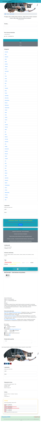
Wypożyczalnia (7, 192)
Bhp (5, 122)
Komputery (6, 180)
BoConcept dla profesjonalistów (10, 319)
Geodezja (6, 197)
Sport (5, 168)
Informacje (6, 139)
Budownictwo (7, 148)
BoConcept (12, 13)
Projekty (6, 146)
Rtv (5, 73)
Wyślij (35, 341)
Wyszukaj (6, 27)
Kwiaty (6, 129)
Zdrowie (6, 117)
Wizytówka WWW (6, 417)
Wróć (14, 269)
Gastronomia (7, 71)
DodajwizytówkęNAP (23, 268)
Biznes (6, 90)
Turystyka (6, 124)
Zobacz (20, 224)
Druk (5, 85)
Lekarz (6, 175)
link (9, 334)
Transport (6, 158)
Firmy (8, 13)
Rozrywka (6, 151)
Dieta (5, 83)
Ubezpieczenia (7, 107)
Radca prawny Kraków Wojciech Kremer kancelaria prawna (20, 236)
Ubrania (6, 119)
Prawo (6, 76)
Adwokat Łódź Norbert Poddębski (20, 233)
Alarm (6, 163)
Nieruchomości (7, 100)
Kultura (6, 170)
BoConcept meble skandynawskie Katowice (12, 312)
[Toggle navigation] (37, 1)
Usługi (6, 112)
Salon (5, 199)
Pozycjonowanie (7, 185)
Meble (6, 59)
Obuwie (6, 156)
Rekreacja (6, 153)
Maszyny (6, 102)
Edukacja (6, 136)
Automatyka (6, 95)
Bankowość (6, 56)
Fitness (6, 187)
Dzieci (6, 134)
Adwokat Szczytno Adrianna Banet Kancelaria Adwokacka (21, 241)
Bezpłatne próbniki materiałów (10, 315)
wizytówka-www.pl (6, 1)
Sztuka (6, 61)
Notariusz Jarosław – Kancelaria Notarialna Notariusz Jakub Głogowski (20, 238)
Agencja (6, 182)
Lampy (6, 165)
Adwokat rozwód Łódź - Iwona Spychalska (20, 231)
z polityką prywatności (36, 419)
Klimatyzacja (7, 105)
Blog (20, 42)
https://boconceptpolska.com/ (15, 329)
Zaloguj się (7, 215)
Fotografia (6, 88)
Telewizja (6, 66)
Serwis (6, 78)
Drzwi (5, 54)
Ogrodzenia (6, 141)
